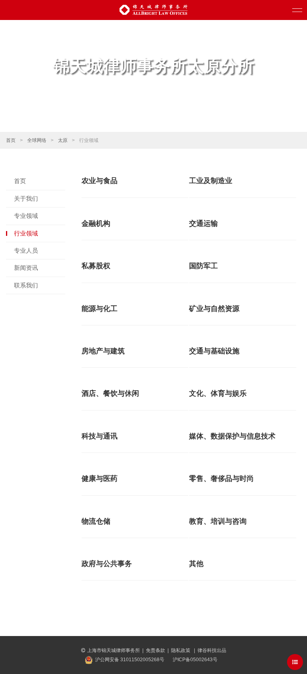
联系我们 (26, 285)
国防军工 (203, 266)
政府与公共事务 (107, 564)
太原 (63, 140)
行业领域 (26, 233)
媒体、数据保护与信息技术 (232, 436)
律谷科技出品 (211, 650)
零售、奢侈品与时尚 (221, 479)
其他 (196, 564)
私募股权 (96, 266)
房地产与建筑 (103, 351)
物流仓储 (96, 521)
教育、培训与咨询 (218, 521)
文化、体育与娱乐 (218, 393)
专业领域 (26, 215)
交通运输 (203, 223)
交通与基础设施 (214, 351)
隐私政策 (181, 650)
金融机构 (96, 223)
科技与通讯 (100, 436)
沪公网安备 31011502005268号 (129, 659)
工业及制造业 (210, 181)
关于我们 (26, 198)
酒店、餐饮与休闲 (110, 393)
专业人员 (26, 250)
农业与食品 (100, 181)
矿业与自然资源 (214, 309)
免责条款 (155, 650)
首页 (11, 140)
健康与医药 (100, 479)
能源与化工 (100, 309)
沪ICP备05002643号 (195, 659)
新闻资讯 (26, 267)
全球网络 (36, 140)
